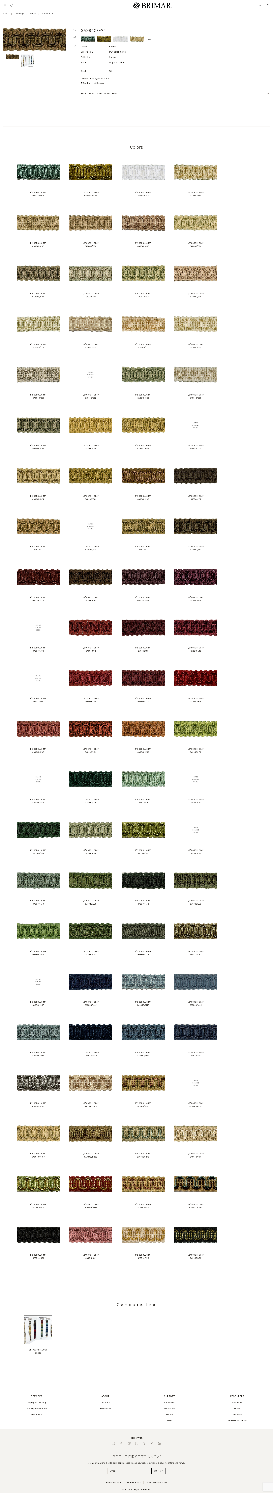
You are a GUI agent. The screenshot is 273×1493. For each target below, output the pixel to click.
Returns (169, 1414)
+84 (149, 39)
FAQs (169, 1420)
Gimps (33, 14)
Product (87, 83)
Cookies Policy (133, 1482)
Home (6, 14)
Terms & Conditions (156, 1482)
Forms (237, 1408)
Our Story (105, 1402)
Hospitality (36, 1414)
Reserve (100, 83)
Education (237, 1414)
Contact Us (169, 1402)
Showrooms (169, 1408)
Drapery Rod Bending (36, 1402)
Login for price (116, 62)
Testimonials (105, 1408)
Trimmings (19, 14)
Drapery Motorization (36, 1408)
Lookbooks (237, 1402)
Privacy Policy (113, 1482)
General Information (237, 1420)
